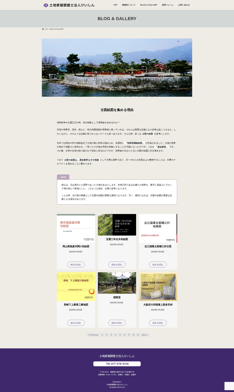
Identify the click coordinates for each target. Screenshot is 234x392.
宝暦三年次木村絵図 (117, 239)
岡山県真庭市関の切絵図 (76, 246)
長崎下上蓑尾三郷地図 (76, 304)
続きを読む (76, 264)
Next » (145, 335)
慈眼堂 (117, 297)
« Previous (93, 335)
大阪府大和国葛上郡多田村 (158, 304)
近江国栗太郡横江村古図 (158, 246)
